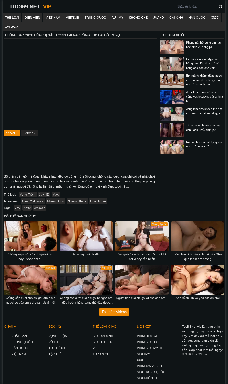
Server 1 (12, 133)
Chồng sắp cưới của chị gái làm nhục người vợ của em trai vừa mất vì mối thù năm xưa (30, 300)
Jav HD (44, 194)
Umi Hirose (98, 201)
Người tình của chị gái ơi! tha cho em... (142, 298)
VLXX (96, 348)
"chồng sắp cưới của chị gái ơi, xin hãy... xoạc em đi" (30, 256)
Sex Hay (143, 354)
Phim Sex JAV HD (150, 348)
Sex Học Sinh (104, 342)
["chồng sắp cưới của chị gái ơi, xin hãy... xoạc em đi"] (30, 236)
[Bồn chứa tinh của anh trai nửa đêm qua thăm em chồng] (197, 236)
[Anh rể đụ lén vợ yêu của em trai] (197, 280)
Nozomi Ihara (77, 201)
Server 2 (29, 133)
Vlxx (56, 194)
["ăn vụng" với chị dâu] (86, 236)
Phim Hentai (147, 336)
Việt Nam (53, 17)
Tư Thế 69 (57, 348)
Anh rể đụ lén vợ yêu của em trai (198, 298)
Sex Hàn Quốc (16, 348)
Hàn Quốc (197, 17)
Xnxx (215, 17)
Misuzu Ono (55, 201)
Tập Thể (55, 354)
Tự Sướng (101, 354)
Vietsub (72, 17)
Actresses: (11, 201)
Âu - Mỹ (117, 17)
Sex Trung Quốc (18, 342)
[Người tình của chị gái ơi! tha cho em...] (142, 280)
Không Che (138, 17)
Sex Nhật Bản (15, 336)
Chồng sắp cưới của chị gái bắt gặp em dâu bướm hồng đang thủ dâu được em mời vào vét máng (86, 300)
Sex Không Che (150, 378)
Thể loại (12, 17)
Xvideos (11, 26)
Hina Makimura (33, 201)
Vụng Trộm (27, 194)
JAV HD (158, 17)
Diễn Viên (32, 17)
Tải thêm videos (114, 312)
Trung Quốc (95, 17)
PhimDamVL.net (150, 366)
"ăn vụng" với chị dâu (86, 254)
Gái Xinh (176, 17)
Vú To (53, 342)
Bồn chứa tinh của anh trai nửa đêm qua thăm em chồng (198, 256)
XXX (140, 360)
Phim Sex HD (147, 342)
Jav (17, 208)
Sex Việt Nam (15, 354)
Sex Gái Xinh (103, 336)
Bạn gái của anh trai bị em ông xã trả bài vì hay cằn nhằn (142, 256)
